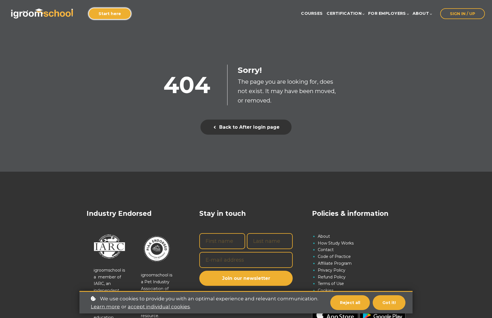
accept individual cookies (159, 306)
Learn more (105, 306)
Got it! (389, 302)
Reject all (350, 302)
